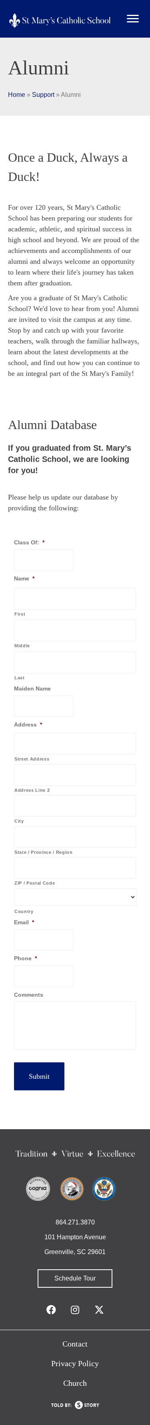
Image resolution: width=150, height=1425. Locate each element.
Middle (22, 645)
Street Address (31, 759)
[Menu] (133, 19)
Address (28, 724)
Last (19, 677)
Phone (25, 958)
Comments (28, 994)
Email (24, 922)
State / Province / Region (43, 852)
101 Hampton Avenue (75, 1237)
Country (24, 911)
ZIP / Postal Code (34, 883)
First (19, 614)
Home (16, 94)
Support (43, 94)
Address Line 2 (32, 790)
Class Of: (29, 542)
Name (24, 578)
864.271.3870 (75, 1222)
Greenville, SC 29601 (75, 1251)
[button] (75, 1278)
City (19, 821)
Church (75, 1383)
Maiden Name (32, 688)
